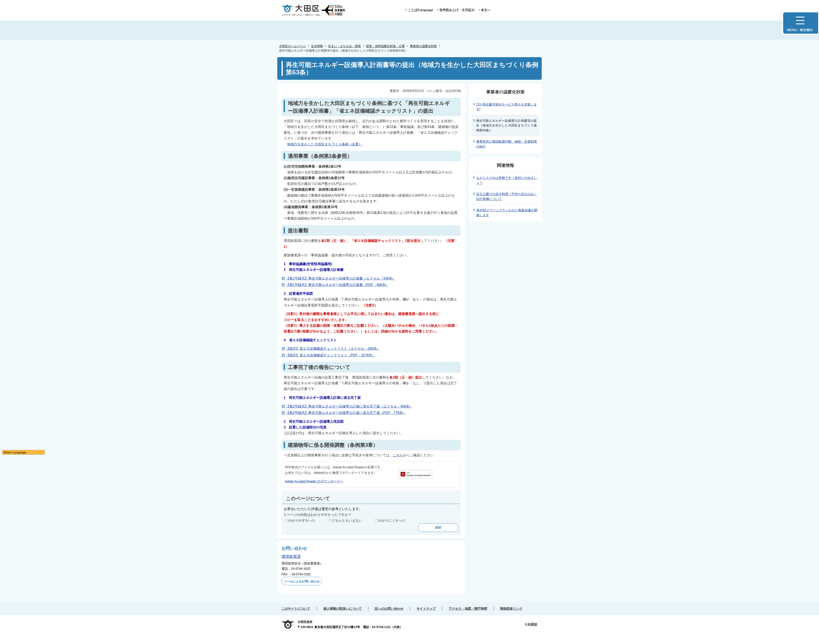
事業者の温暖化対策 (423, 46)
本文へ (486, 10)
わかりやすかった (302, 520)
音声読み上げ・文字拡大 (457, 10)
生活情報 (317, 46)
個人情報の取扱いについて (342, 608)
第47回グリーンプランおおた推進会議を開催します (506, 212)
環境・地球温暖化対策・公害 (385, 46)
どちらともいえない (347, 520)
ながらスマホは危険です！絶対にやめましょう (506, 180)
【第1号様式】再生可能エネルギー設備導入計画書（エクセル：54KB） (340, 278)
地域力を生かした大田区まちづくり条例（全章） (324, 144)
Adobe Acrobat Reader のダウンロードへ (314, 481)
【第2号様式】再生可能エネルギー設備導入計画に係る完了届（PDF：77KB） (346, 413)
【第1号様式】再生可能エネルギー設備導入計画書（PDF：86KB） (337, 285)
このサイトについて (296, 608)
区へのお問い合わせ (389, 608)
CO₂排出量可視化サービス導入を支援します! (506, 107)
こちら (398, 455)
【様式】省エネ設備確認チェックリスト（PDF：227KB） (330, 355)
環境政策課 (291, 556)
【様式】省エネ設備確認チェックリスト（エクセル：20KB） (333, 348)
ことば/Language (420, 10)
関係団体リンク (511, 608)
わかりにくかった (392, 520)
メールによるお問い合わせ (302, 581)
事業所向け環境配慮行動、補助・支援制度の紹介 (506, 144)
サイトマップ (426, 608)
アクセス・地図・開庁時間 (468, 608)
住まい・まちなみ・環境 (344, 46)
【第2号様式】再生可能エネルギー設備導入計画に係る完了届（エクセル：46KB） (349, 406)
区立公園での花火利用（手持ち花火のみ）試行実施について (506, 196)
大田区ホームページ (292, 46)
